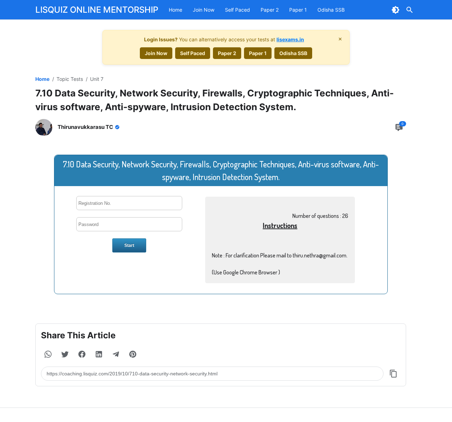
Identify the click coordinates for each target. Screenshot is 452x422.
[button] (48, 354)
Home (175, 10)
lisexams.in (290, 39)
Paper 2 (270, 10)
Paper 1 (298, 10)
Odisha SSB (331, 10)
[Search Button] (410, 10)
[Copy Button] (393, 374)
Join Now (203, 10)
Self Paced (237, 10)
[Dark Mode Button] (395, 10)
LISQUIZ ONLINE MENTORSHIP (96, 10)
